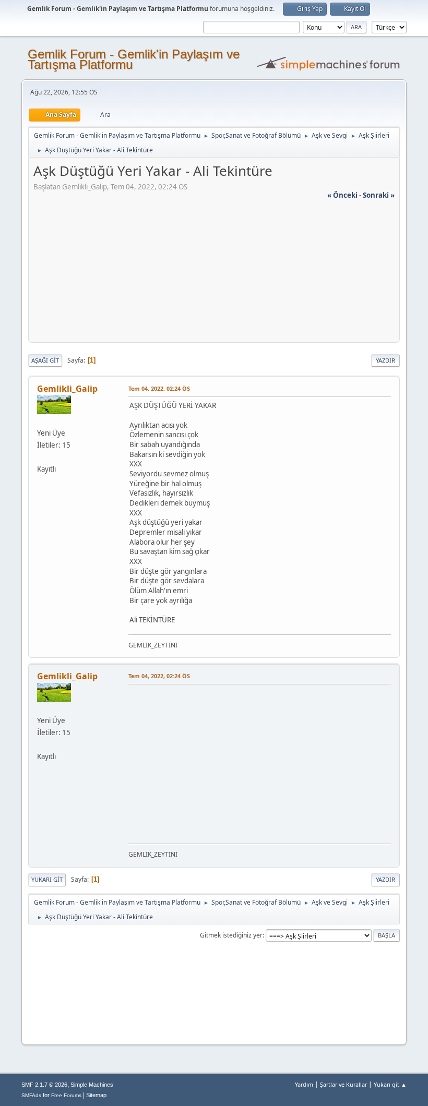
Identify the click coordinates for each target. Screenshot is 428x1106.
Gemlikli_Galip (67, 388)
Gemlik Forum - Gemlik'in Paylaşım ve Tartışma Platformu (134, 59)
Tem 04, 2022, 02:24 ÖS (159, 388)
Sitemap (96, 1095)
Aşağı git (45, 360)
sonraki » (379, 195)
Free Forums (66, 1095)
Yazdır (385, 360)
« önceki (342, 195)
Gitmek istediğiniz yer (231, 935)
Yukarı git (47, 879)
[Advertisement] (214, 273)
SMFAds (31, 1095)
